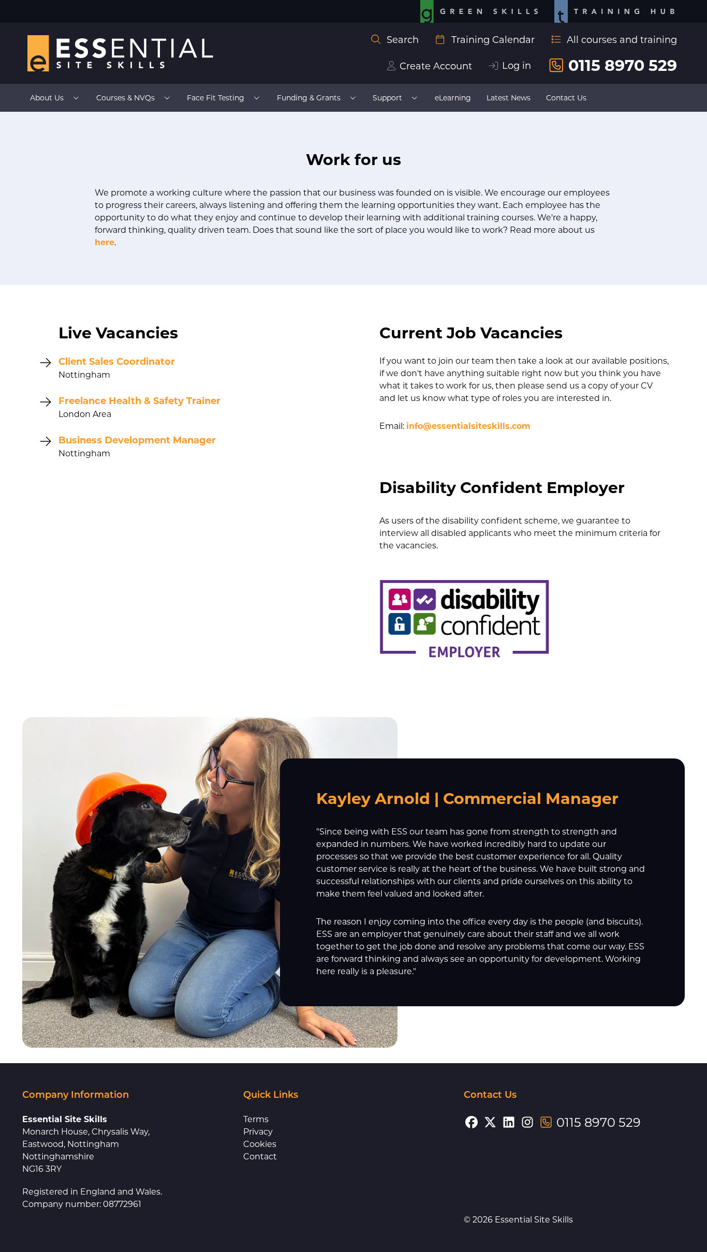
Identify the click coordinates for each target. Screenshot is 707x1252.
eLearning (453, 97)
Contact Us (566, 97)
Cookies (259, 1144)
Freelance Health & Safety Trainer (139, 401)
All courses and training (622, 40)
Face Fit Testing (215, 97)
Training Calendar (493, 40)
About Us (47, 97)
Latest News (509, 97)
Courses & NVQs (125, 97)
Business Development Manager (137, 440)
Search (403, 40)
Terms (256, 1119)
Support (387, 97)
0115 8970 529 (622, 65)
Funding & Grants (309, 97)
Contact (260, 1156)
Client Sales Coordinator (116, 361)
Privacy (258, 1132)
